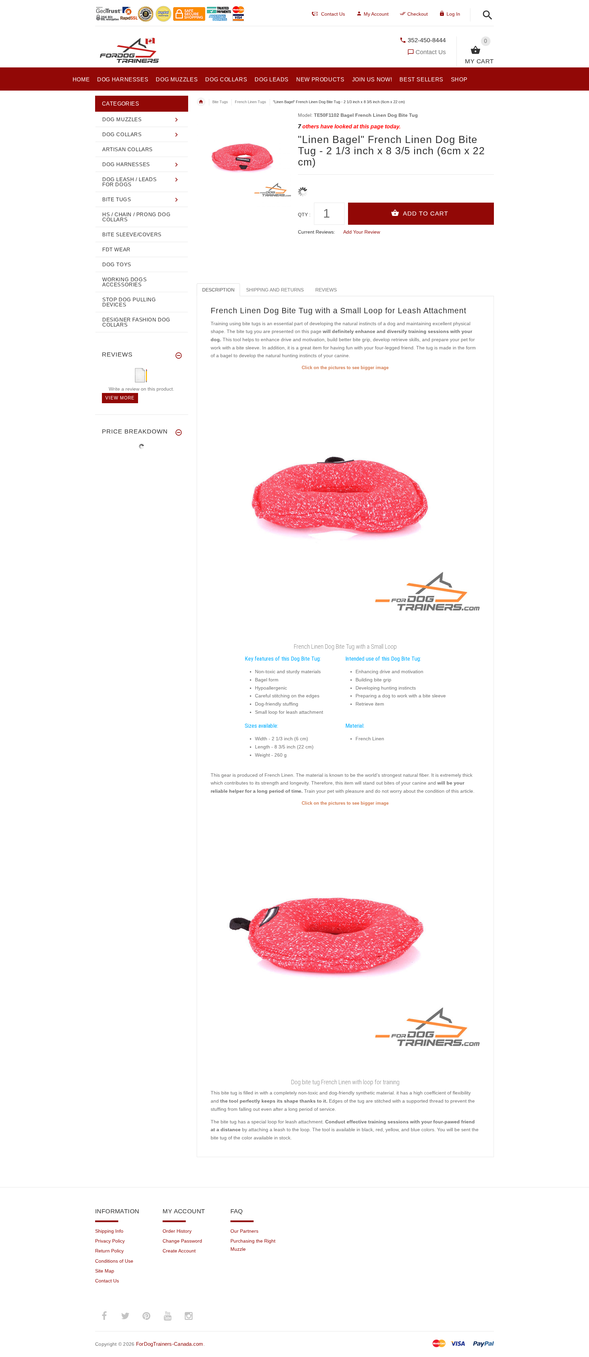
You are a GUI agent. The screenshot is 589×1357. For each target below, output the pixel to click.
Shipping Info (109, 1231)
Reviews (326, 290)
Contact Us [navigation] (333, 14)
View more (120, 397)
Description (218, 290)
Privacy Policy (110, 1241)
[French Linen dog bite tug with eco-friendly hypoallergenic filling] (345, 941)
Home (201, 101)
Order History (177, 1231)
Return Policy (109, 1250)
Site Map (104, 1271)
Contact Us (431, 52)
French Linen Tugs (250, 102)
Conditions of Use (114, 1261)
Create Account (179, 1250)
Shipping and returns (275, 290)
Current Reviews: (316, 232)
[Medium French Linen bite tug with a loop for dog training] (345, 506)
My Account (376, 14)
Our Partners (244, 1231)
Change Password (182, 1241)
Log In (453, 14)
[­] (485, 15)
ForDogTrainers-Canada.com (169, 1344)
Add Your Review (361, 232)
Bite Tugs (220, 102)
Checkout (417, 14)
